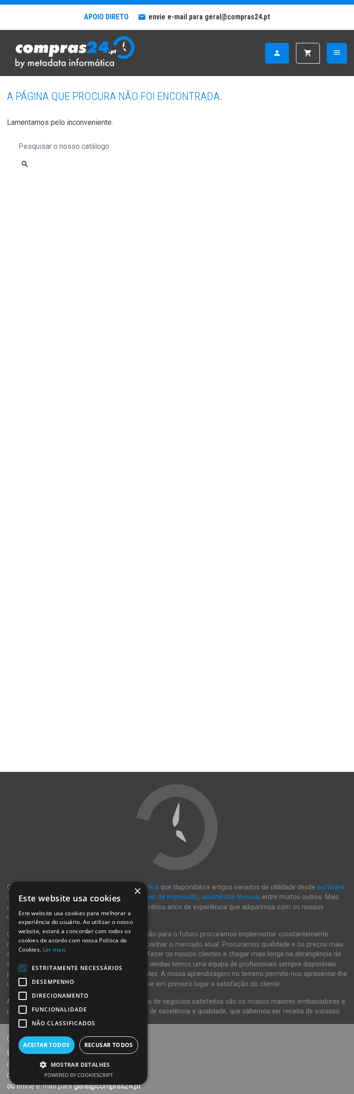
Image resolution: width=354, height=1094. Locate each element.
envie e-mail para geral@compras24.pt (209, 16)
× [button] (137, 891)
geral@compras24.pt (107, 1086)
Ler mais (54, 949)
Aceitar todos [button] (46, 1045)
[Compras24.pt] (74, 53)
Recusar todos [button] (108, 1045)
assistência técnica (230, 897)
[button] (78, 1064)
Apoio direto (106, 16)
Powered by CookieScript (78, 1074)
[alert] (78, 983)
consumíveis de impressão (158, 897)
